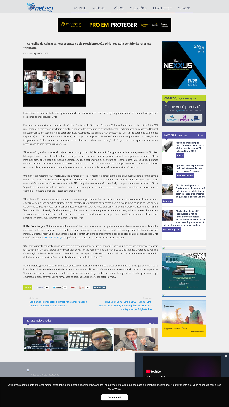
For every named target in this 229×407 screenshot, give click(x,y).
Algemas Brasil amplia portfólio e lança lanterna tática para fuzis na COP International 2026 (190, 147)
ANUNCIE (80, 8)
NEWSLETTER (162, 8)
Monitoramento (185, 175)
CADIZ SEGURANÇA (52, 237)
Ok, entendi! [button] (114, 397)
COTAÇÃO (184, 8)
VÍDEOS (119, 8)
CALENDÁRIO (138, 8)
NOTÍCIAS (98, 8)
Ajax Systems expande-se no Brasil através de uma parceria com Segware (190, 168)
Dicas (180, 155)
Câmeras (167, 201)
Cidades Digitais (171, 229)
